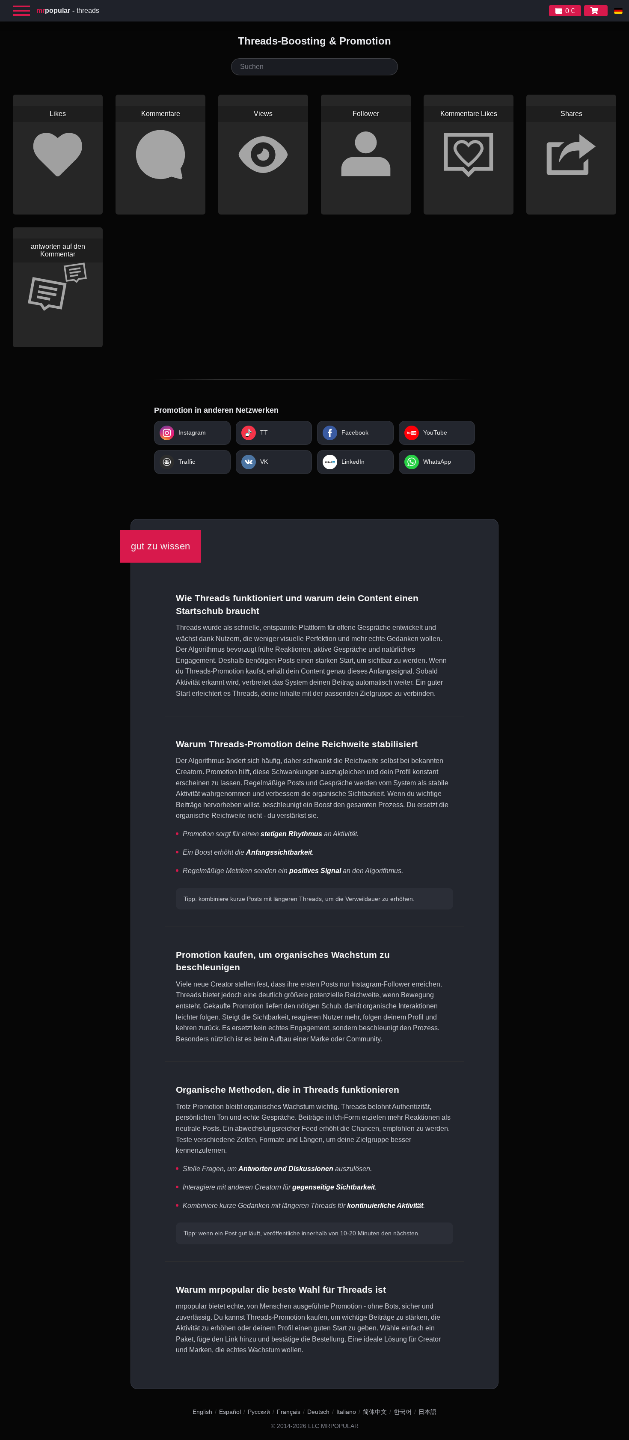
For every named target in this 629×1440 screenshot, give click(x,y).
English (202, 1411)
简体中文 (375, 1411)
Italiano (346, 1411)
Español (230, 1411)
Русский (259, 1411)
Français (288, 1411)
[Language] (618, 11)
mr (53, 10)
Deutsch (318, 1411)
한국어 (403, 1411)
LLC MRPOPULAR (333, 1426)
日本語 (427, 1411)
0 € (570, 11)
